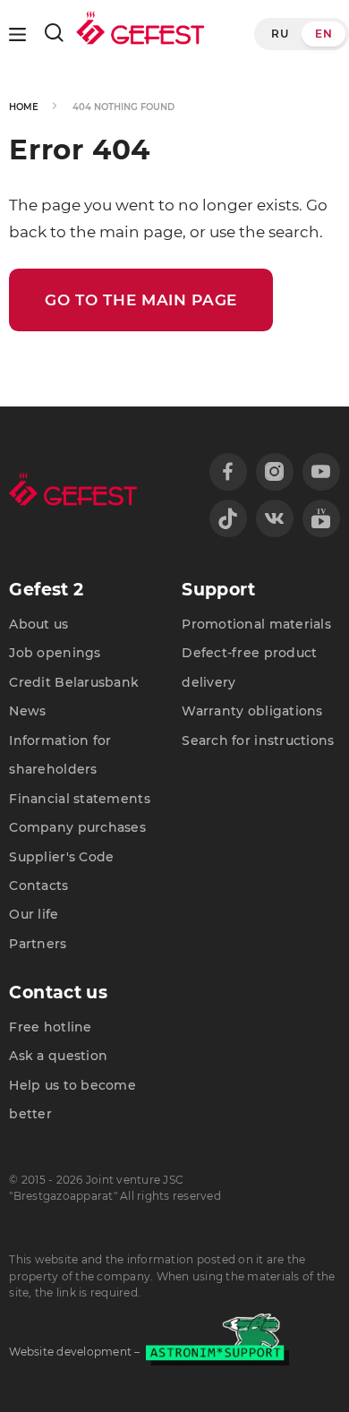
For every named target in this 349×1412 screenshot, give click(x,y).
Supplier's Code (61, 857)
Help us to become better (72, 1099)
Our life (33, 914)
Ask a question (58, 1055)
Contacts (38, 885)
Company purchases (77, 827)
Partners (37, 944)
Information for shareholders (60, 754)
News (27, 711)
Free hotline (50, 1027)
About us (38, 624)
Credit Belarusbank (74, 682)
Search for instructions (258, 740)
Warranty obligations (252, 711)
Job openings (54, 653)
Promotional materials (256, 624)
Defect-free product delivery (249, 667)
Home (23, 107)
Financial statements (79, 799)
